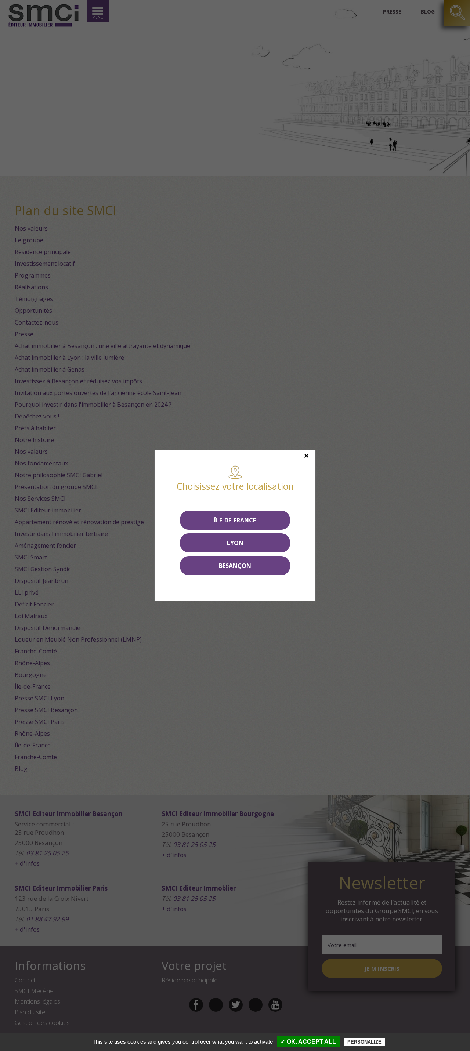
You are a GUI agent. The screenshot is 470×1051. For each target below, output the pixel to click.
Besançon (235, 566)
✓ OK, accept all (308, 1042)
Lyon (235, 543)
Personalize (364, 1042)
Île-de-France (235, 520)
